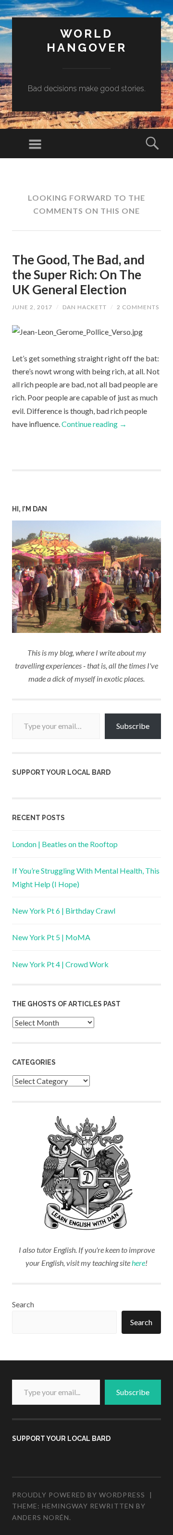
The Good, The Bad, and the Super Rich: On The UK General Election (78, 274)
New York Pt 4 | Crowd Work (60, 964)
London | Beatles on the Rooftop (65, 844)
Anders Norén (40, 1517)
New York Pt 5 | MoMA (51, 937)
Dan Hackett (84, 307)
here (138, 1262)
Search (23, 1304)
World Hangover (87, 41)
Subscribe (132, 725)
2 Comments (138, 307)
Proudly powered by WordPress (78, 1495)
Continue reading (94, 423)
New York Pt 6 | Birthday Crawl (63, 910)
